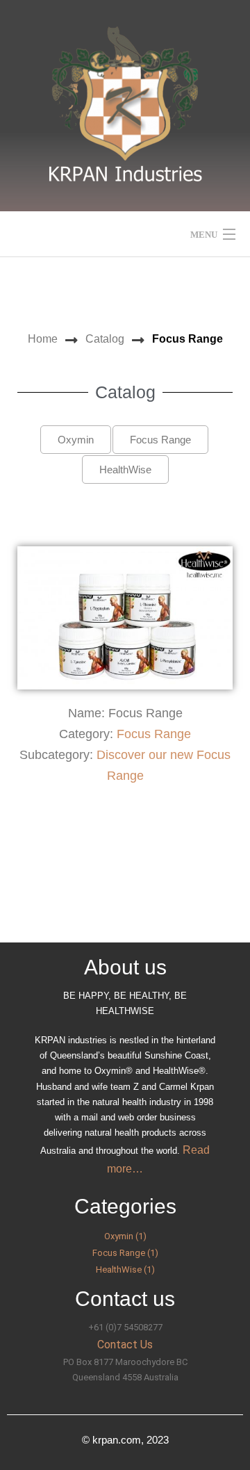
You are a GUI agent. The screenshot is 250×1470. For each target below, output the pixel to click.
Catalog (104, 339)
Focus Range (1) (125, 1253)
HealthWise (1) (125, 1269)
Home (43, 339)
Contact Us (125, 1344)
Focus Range (154, 734)
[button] (75, 439)
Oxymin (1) (125, 1236)
